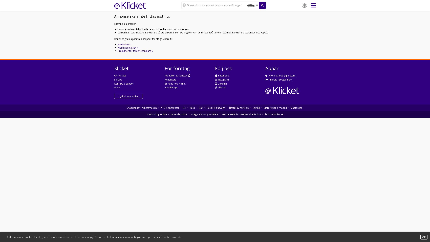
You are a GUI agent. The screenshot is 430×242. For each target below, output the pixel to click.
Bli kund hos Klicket (175, 83)
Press (117, 87)
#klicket (221, 87)
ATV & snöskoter (170, 107)
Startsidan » (124, 44)
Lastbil (256, 107)
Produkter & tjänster (176, 75)
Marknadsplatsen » (128, 47)
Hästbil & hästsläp (239, 107)
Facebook (223, 75)
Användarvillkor (179, 114)
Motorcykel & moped (275, 107)
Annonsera (170, 79)
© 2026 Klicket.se (274, 114)
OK (424, 237)
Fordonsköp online (156, 114)
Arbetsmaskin (149, 107)
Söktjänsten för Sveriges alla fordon (241, 114)
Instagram (223, 79)
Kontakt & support (124, 83)
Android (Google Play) (280, 79)
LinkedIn (222, 83)
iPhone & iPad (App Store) (281, 75)
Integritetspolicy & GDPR (204, 114)
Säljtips (118, 79)
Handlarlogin (171, 87)
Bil (184, 107)
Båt (201, 107)
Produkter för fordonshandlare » (135, 50)
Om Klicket (120, 75)
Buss (192, 107)
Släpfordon (297, 107)
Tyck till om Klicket (128, 96)
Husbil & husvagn (215, 107)
